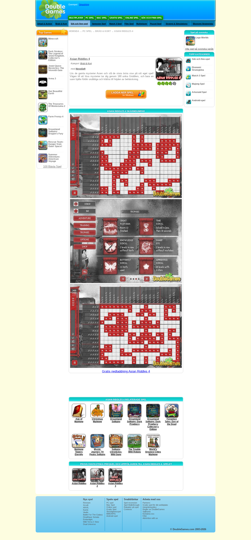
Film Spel (129, 24)
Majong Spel (198, 84)
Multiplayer (76, 18)
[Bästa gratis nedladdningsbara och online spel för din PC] (52, 10)
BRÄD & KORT (103, 31)
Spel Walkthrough (131, 505)
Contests (128, 509)
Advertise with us (150, 518)
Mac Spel (102, 18)
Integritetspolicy (150, 507)
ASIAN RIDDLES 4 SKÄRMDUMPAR (126, 111)
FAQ (145, 516)
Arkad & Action (44, 24)
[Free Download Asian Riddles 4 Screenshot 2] (126, 241)
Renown (86, 503)
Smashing (84, 4)
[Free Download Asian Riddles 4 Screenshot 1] (126, 156)
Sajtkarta (146, 511)
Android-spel (198, 100)
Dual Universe (89, 524)
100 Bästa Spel (52, 166)
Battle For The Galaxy (93, 515)
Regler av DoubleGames (154, 509)
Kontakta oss (148, 514)
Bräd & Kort (61, 24)
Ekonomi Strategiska (203, 24)
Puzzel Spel (155, 24)
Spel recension (130, 503)
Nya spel (88, 499)
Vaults (85, 512)
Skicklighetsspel (113, 511)
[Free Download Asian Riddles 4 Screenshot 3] (126, 326)
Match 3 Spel (115, 24)
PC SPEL (87, 31)
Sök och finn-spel (151, 18)
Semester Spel (99, 24)
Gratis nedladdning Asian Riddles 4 (126, 371)
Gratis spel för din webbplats (155, 505)
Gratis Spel (116, 18)
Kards (85, 510)
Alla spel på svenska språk (199, 49)
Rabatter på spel (131, 507)
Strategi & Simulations (176, 24)
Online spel (132, 18)
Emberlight (87, 519)
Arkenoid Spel (199, 92)
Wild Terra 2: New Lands (91, 523)
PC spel (90, 18)
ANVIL (86, 507)
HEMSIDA (74, 31)
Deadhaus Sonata (91, 517)
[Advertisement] (126, 44)
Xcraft (85, 505)
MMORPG (111, 514)
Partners (146, 503)
